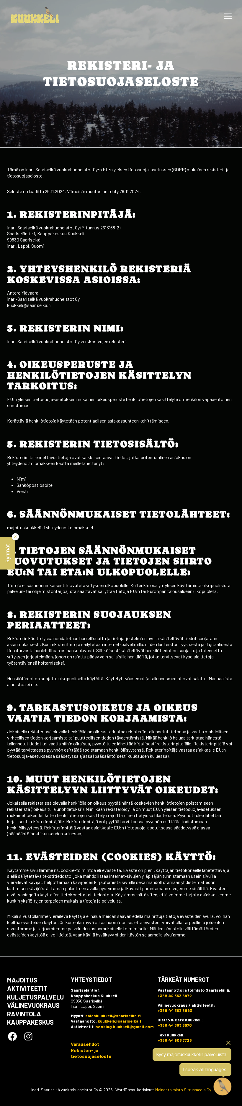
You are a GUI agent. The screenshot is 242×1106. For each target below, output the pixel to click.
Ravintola (24, 1014)
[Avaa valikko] (227, 16)
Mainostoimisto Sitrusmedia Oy (183, 1089)
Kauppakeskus (30, 1022)
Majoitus (22, 980)
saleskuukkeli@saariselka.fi (113, 1015)
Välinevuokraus (33, 1005)
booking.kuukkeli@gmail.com (124, 1026)
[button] (7, 553)
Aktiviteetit (27, 988)
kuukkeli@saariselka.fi (120, 1020)
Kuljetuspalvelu (35, 997)
